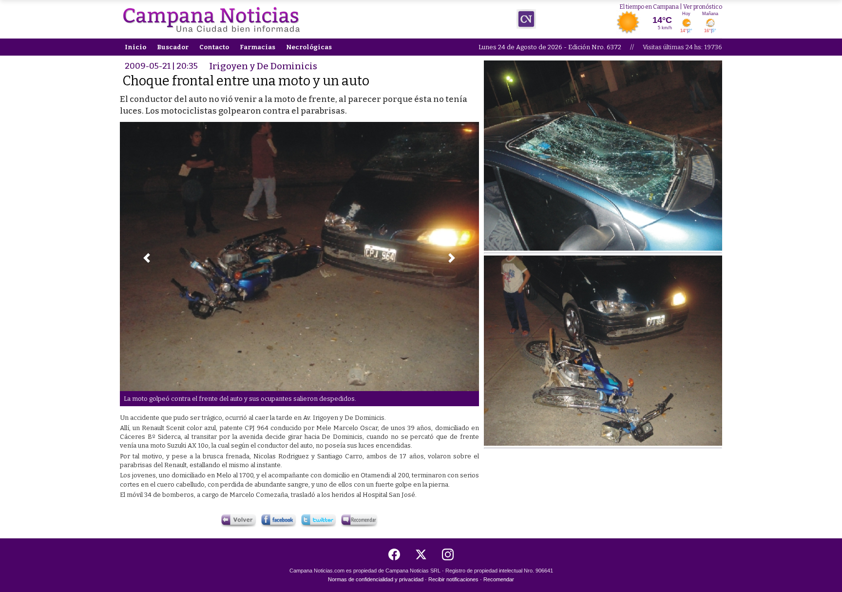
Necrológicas (309, 47)
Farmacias (257, 47)
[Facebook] (394, 554)
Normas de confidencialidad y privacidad (375, 579)
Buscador (173, 47)
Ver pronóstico (702, 6)
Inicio (135, 47)
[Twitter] (421, 554)
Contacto (214, 47)
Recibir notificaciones (453, 579)
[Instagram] (448, 554)
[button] (146, 258)
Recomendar (498, 579)
